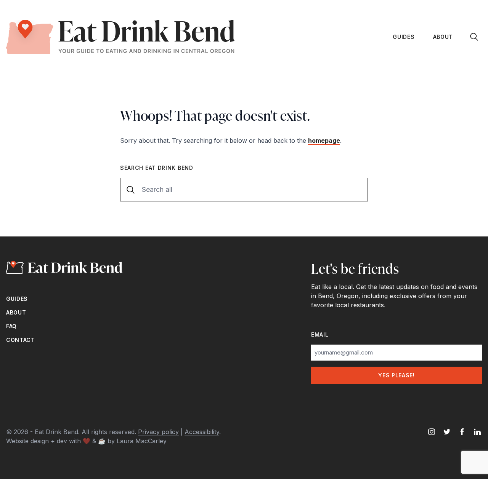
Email (320, 334)
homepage (324, 140)
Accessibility (202, 432)
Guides (403, 37)
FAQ (11, 326)
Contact (20, 340)
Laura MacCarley (142, 441)
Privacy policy (158, 432)
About (443, 37)
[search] (475, 37)
